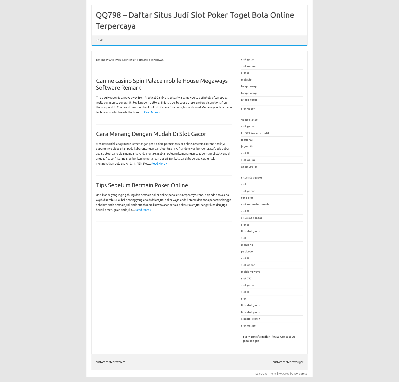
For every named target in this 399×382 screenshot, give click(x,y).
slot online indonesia (255, 204)
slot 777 (246, 278)
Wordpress (300, 373)
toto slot (247, 197)
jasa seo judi (251, 341)
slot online (248, 66)
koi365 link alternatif (255, 133)
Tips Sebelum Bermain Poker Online (142, 185)
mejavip (246, 79)
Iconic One (261, 373)
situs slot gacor (251, 177)
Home (99, 40)
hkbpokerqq (249, 86)
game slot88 (249, 119)
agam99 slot (249, 166)
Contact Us (287, 336)
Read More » (152, 112)
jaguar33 (247, 139)
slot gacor (248, 59)
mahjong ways (250, 271)
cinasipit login (250, 318)
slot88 (245, 72)
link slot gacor (251, 231)
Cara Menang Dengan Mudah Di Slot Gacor (151, 134)
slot (243, 184)
